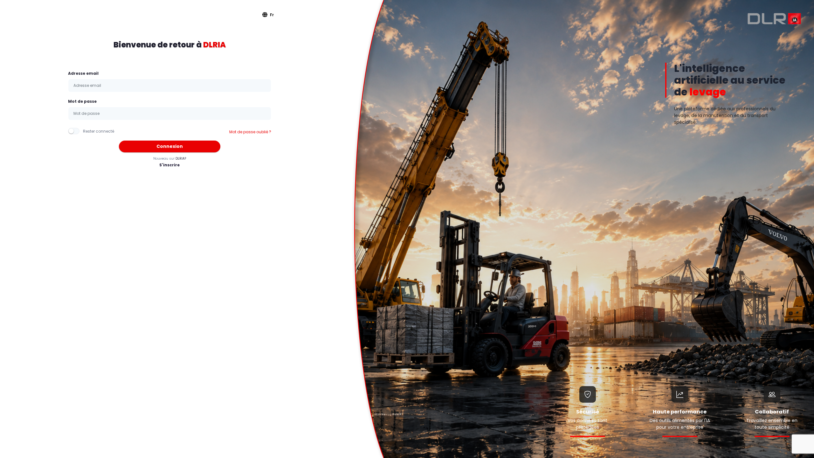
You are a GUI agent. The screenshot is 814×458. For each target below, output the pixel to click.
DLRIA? (181, 158)
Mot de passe (82, 101)
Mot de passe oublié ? (250, 132)
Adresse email (83, 73)
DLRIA (214, 44)
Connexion (169, 146)
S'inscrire (169, 165)
